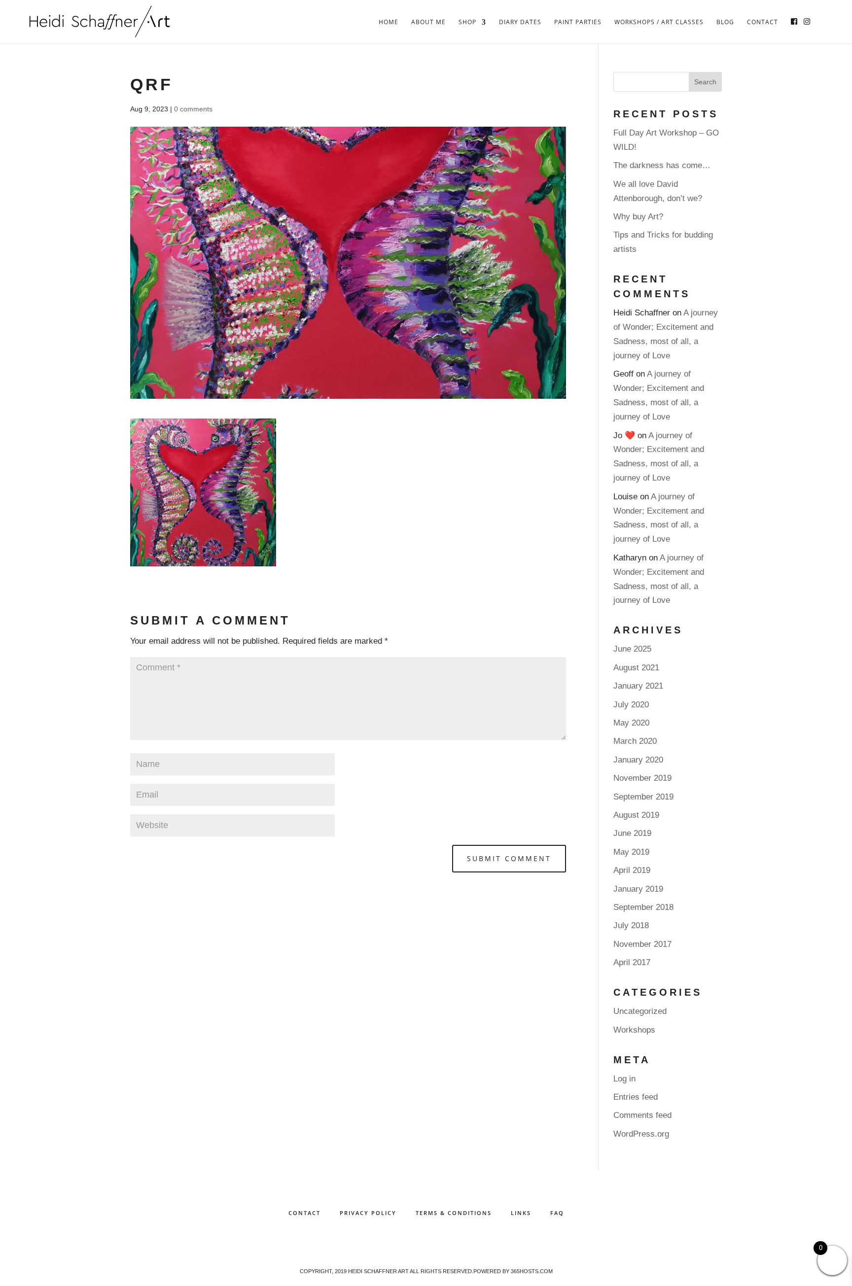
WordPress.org (641, 1134)
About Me (428, 22)
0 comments (193, 109)
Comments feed (642, 1115)
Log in (624, 1078)
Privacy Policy (368, 1212)
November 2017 (642, 944)
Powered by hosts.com (513, 1271)
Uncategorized (640, 1011)
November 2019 (642, 778)
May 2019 (631, 852)
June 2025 (632, 649)
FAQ (557, 1212)
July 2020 (631, 704)
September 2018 (643, 907)
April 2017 (631, 962)
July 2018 (631, 925)
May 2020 (631, 723)
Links (521, 1212)
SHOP (467, 22)
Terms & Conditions (454, 1212)
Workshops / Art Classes (659, 22)
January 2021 (638, 686)
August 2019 (636, 815)
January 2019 (638, 889)
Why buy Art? (638, 216)
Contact (762, 22)
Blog (725, 22)
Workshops (634, 1030)
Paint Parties (578, 22)
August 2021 (636, 667)
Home (388, 22)
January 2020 (638, 760)
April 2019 (631, 870)
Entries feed (635, 1097)
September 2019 (643, 796)
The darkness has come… (661, 165)
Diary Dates (520, 22)
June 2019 (632, 833)
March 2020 (635, 741)
